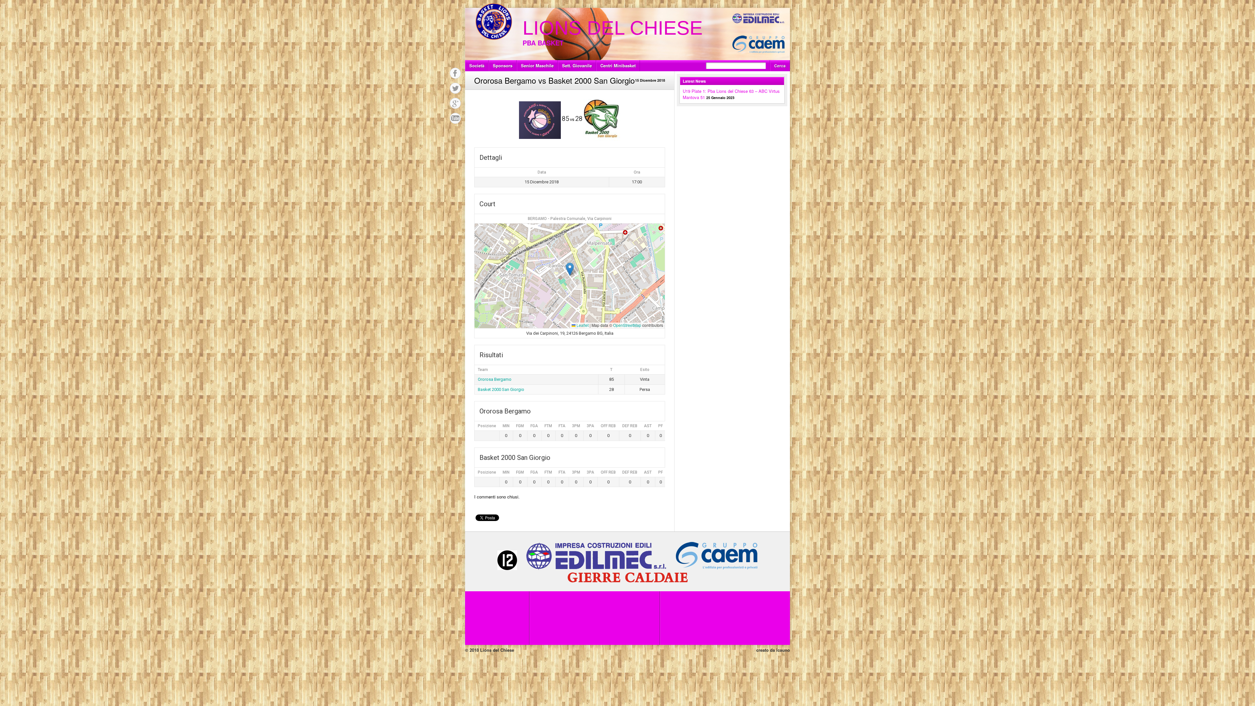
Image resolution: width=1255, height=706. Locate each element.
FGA (534, 426)
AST (648, 426)
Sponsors (502, 65)
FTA (562, 426)
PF (660, 426)
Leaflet (582, 325)
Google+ (455, 103)
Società (476, 65)
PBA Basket (543, 42)
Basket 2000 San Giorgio (501, 389)
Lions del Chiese (613, 28)
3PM (576, 426)
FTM (548, 426)
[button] (570, 269)
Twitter (455, 88)
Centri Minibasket (618, 65)
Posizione (487, 426)
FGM (520, 426)
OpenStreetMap (627, 325)
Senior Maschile (537, 65)
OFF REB (608, 426)
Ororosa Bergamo (494, 379)
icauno (783, 650)
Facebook (455, 73)
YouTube (455, 118)
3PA (590, 426)
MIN (506, 426)
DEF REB (629, 426)
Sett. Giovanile (577, 65)
